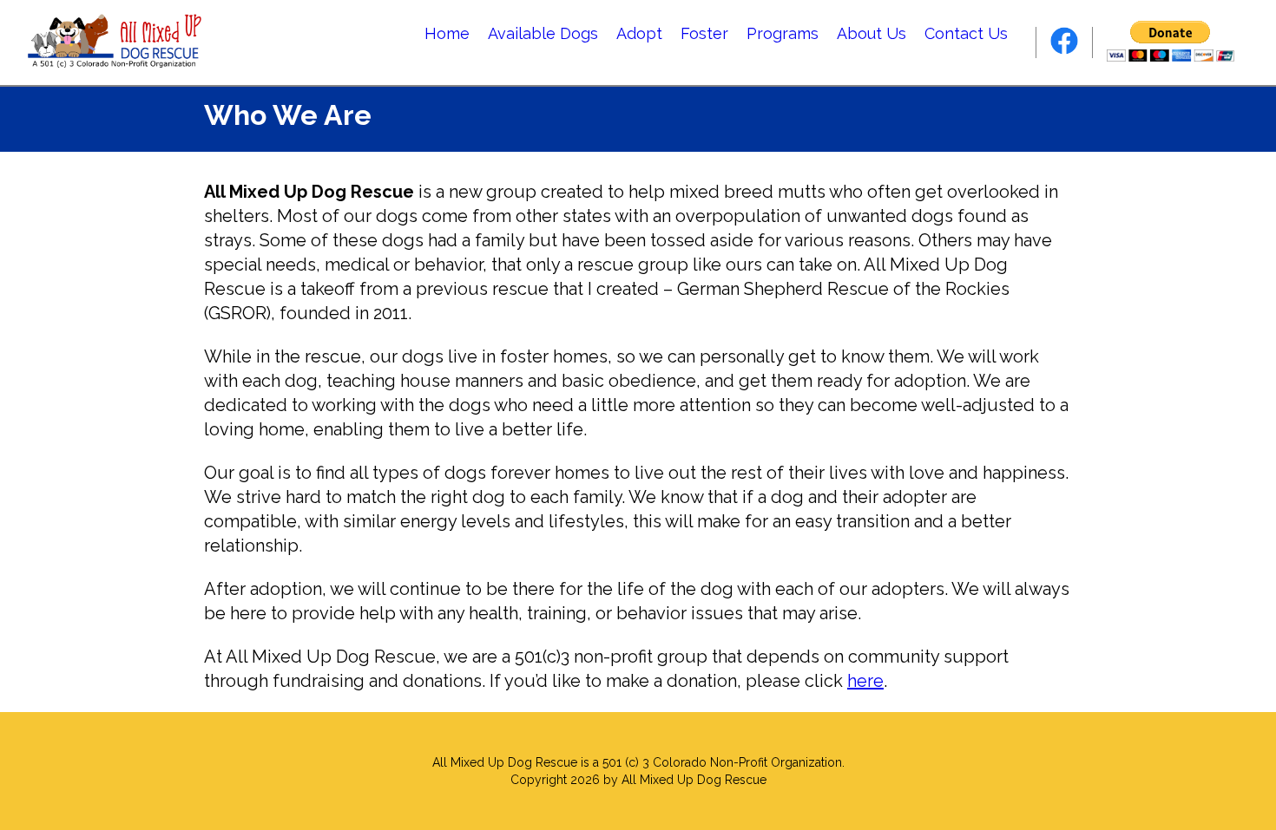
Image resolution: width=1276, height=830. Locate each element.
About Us (871, 33)
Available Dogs (543, 33)
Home (447, 33)
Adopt (639, 33)
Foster (704, 33)
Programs (783, 33)
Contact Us (966, 33)
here (865, 680)
